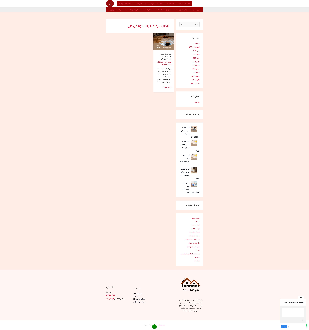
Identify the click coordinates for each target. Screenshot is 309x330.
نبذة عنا (160, 3)
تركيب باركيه (196, 10)
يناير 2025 (196, 72)
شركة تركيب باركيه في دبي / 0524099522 (165, 56)
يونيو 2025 (196, 54)
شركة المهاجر (137, 294)
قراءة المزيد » (167, 87)
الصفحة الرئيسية (184, 3)
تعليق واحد (167, 62)
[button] (168, 3)
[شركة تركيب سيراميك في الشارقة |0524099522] (194, 129)
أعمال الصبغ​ (148, 10)
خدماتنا (171, 3)
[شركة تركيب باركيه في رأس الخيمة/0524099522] (194, 170)
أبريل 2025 (196, 62)
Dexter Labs (162, 325)
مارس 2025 (196, 65)
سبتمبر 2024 (195, 83)
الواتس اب (110, 299)
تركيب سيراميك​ (181, 10)
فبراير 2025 (196, 69)
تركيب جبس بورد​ (116, 10)
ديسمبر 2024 (195, 76)
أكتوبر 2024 (196, 80)
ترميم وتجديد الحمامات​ (163, 10)
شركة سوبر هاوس (139, 302)
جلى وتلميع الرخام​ (133, 10)
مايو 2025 (196, 58)
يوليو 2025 (196, 51)
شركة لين (136, 296)
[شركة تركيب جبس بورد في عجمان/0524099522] (194, 143)
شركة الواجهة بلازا (139, 299)
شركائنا (139, 3)
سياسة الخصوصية (125, 3)
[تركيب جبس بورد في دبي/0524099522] (194, 157)
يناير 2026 (196, 43)
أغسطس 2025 (194, 47)
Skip (289, 326)
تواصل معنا (149, 3)
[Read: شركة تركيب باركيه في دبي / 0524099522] (163, 41)
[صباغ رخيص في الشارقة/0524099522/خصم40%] (194, 184)
